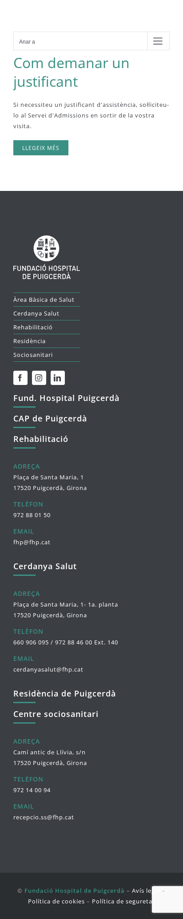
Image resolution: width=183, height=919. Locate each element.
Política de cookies (56, 901)
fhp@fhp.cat (32, 542)
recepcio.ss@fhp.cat (43, 817)
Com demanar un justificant (71, 72)
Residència (29, 341)
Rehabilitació (33, 327)
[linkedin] (58, 378)
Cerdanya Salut (36, 313)
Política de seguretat (123, 901)
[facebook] (20, 378)
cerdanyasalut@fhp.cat (48, 669)
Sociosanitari (33, 355)
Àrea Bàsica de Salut (44, 300)
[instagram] (39, 378)
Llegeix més (41, 148)
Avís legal (146, 891)
